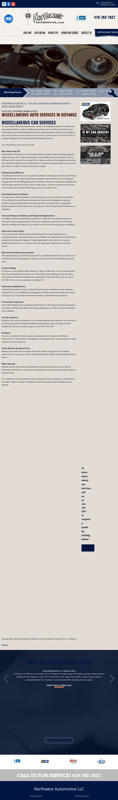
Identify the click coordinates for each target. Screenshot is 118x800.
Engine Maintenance (51, 671)
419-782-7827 (104, 17)
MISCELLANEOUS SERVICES (12, 106)
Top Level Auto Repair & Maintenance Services (49, 103)
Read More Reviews (59, 740)
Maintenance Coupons (82, 796)
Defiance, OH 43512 (30, 111)
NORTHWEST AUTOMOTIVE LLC (14, 103)
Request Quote (87, 547)
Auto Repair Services (36, 796)
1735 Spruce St (18, 111)
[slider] (59, 687)
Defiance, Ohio (69, 671)
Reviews (5, 645)
